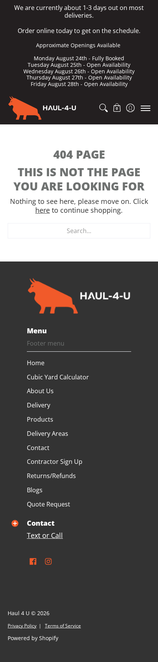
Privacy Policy (22, 626)
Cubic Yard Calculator (58, 377)
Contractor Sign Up (54, 461)
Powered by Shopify (33, 638)
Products (40, 419)
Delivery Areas (47, 433)
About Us (40, 391)
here (42, 210)
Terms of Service (63, 626)
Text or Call (45, 535)
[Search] (103, 107)
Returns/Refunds (51, 476)
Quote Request (48, 504)
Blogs (35, 490)
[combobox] (79, 230)
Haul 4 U (19, 613)
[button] (116, 107)
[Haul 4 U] (42, 107)
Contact (38, 448)
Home (35, 363)
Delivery (38, 405)
